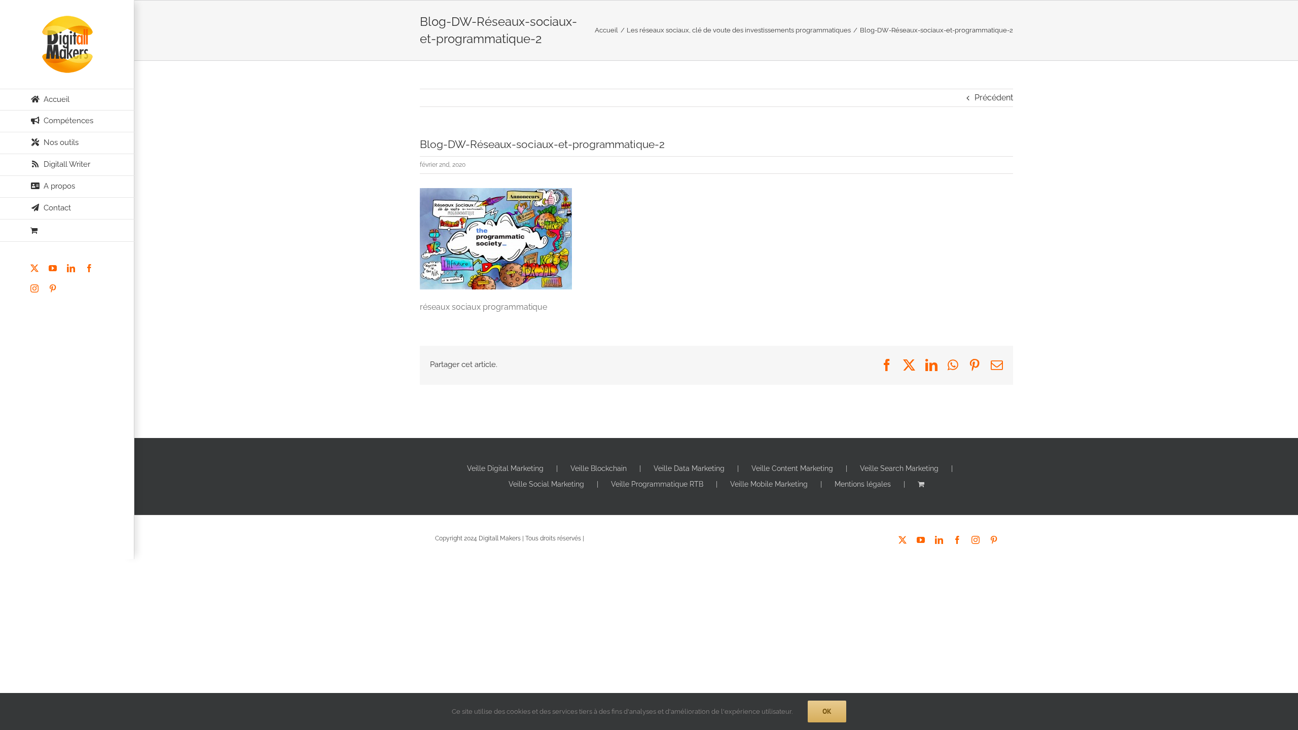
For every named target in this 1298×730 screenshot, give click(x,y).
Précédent (994, 97)
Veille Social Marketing (546, 484)
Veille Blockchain (598, 468)
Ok (827, 711)
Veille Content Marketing (792, 468)
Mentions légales (863, 484)
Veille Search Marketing (899, 468)
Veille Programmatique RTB (657, 484)
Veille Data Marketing (689, 468)
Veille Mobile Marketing (769, 484)
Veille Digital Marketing (505, 468)
